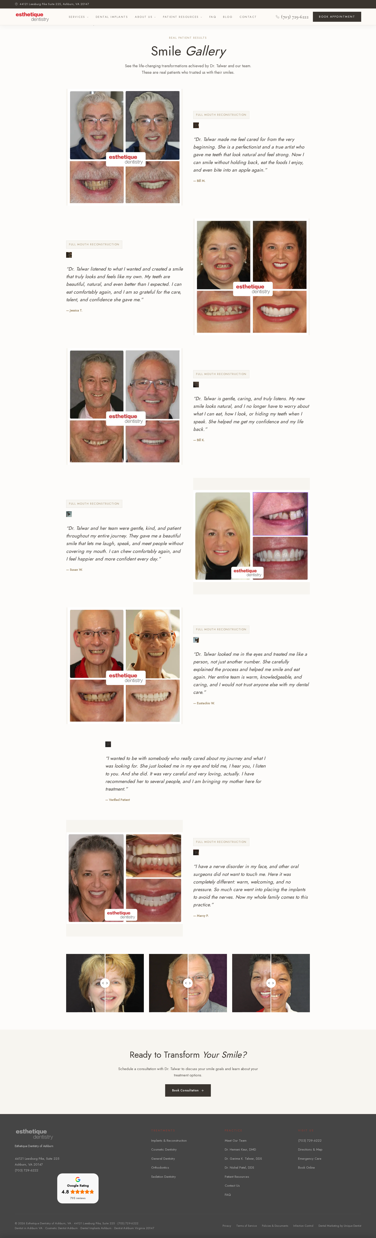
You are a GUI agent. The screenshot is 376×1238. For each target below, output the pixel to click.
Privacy (227, 1226)
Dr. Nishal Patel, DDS (239, 1167)
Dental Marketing (329, 1226)
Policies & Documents (275, 1226)
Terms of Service (246, 1226)
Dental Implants (112, 17)
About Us (144, 17)
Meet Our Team (236, 1140)
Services (77, 17)
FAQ (212, 17)
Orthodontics (160, 1167)
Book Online (306, 1167)
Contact (248, 17)
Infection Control (303, 1226)
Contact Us (232, 1185)
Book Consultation (185, 1090)
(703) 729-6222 (295, 16)
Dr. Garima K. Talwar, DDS (243, 1158)
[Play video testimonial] (196, 125)
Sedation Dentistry (163, 1176)
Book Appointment (337, 17)
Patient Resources (181, 17)
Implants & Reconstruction (169, 1140)
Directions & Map (310, 1149)
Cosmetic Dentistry (164, 1149)
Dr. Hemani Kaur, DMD (240, 1149)
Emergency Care (309, 1158)
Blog (228, 17)
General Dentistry (163, 1158)
